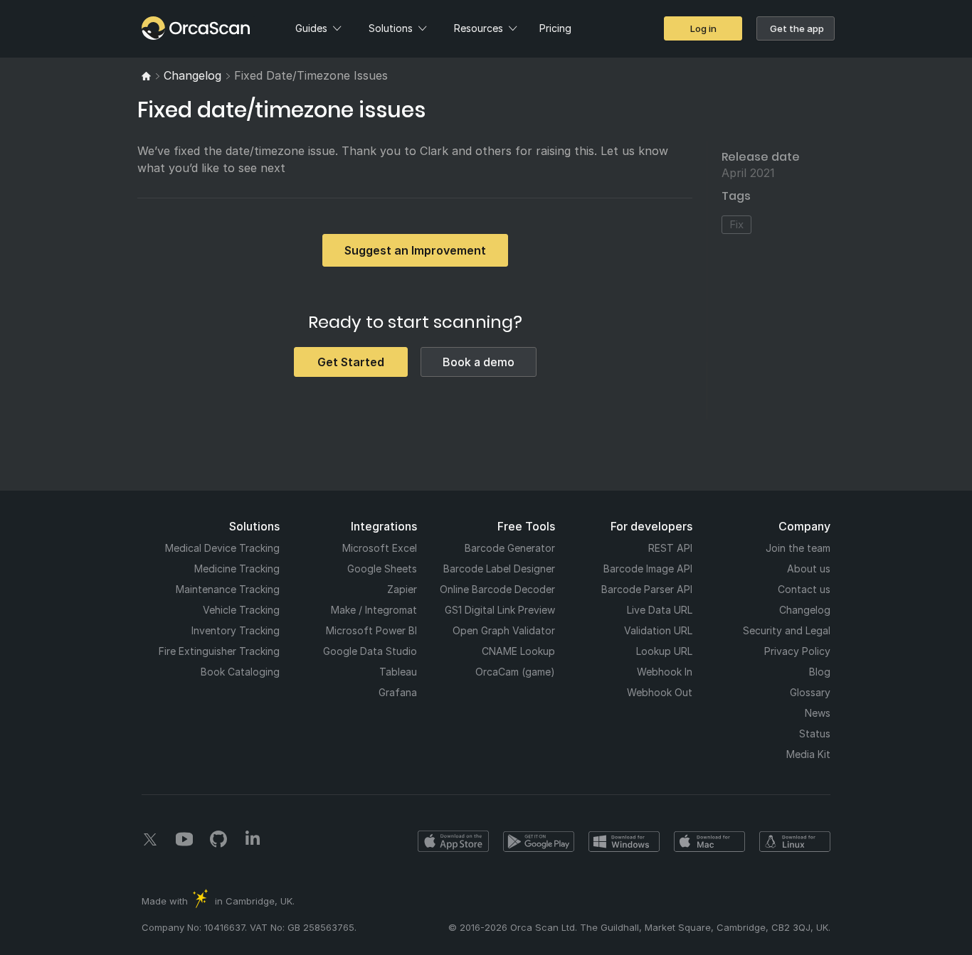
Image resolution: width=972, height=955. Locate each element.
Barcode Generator (510, 548)
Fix (736, 224)
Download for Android (538, 841)
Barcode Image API (647, 568)
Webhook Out (659, 692)
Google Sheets (382, 568)
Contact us (804, 589)
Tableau (398, 672)
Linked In (252, 839)
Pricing (555, 28)
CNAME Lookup (518, 651)
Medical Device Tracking (222, 548)
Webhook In (664, 672)
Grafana (398, 692)
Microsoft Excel (379, 548)
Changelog (804, 610)
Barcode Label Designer (499, 568)
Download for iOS (453, 841)
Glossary (810, 692)
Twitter (150, 839)
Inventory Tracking (235, 630)
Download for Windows (624, 841)
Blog (819, 672)
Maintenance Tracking (228, 589)
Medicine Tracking (237, 568)
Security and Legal (786, 630)
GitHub (218, 839)
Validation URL (658, 630)
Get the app (797, 28)
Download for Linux (794, 841)
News (817, 713)
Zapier (402, 589)
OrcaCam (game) (515, 672)
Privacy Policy (797, 651)
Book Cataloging (240, 672)
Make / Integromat (374, 610)
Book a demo (478, 362)
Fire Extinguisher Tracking (219, 651)
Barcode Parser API (646, 589)
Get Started (350, 362)
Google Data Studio (370, 651)
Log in (703, 28)
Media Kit (808, 754)
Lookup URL (664, 651)
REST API (670, 548)
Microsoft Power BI (371, 630)
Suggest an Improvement (415, 250)
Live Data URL (659, 610)
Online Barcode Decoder (497, 589)
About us (808, 568)
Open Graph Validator (504, 630)
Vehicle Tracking (241, 610)
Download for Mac (709, 841)
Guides (311, 28)
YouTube (184, 839)
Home (166, 28)
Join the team (798, 548)
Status (814, 733)
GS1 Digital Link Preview (500, 610)
